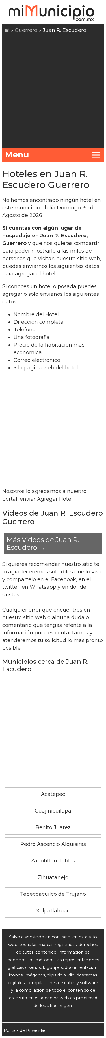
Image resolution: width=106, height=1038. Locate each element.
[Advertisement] (53, 90)
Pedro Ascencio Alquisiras (53, 844)
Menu (17, 154)
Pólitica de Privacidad (25, 1030)
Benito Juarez (53, 827)
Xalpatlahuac (53, 911)
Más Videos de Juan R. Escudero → (43, 543)
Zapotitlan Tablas (53, 861)
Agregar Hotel (55, 499)
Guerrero (26, 30)
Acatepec (53, 794)
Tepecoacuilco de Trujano (53, 894)
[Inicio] (7, 30)
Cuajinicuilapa (53, 811)
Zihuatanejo (53, 877)
